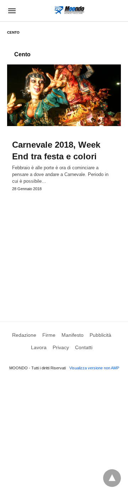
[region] (64, 250)
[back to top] (112, 478)
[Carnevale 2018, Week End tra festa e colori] (64, 95)
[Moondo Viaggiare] (69, 10)
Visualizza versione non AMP (94, 368)
